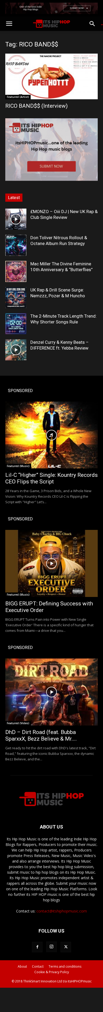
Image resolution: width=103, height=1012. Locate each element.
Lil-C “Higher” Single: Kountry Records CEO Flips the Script (51, 478)
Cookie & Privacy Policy (51, 972)
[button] (9, 24)
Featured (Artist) (18, 97)
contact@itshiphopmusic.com (61, 911)
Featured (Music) (18, 466)
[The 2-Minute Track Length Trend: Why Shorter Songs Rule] (15, 323)
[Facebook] (37, 947)
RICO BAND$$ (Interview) (36, 106)
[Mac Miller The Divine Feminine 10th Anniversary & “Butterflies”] (15, 271)
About (22, 966)
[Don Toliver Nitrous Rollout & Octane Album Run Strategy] (15, 245)
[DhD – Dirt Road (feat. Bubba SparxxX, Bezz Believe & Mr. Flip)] (51, 692)
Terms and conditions (65, 966)
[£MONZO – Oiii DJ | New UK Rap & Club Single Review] (15, 219)
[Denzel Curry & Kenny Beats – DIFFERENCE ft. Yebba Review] (15, 349)
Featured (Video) (18, 723)
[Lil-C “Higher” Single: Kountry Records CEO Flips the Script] (51, 435)
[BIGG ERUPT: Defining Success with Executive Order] (51, 563)
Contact (38, 966)
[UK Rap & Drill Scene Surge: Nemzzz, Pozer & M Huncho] (15, 297)
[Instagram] (51, 947)
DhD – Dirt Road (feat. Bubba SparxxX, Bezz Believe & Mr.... (41, 735)
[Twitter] (65, 947)
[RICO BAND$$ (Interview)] (51, 76)
